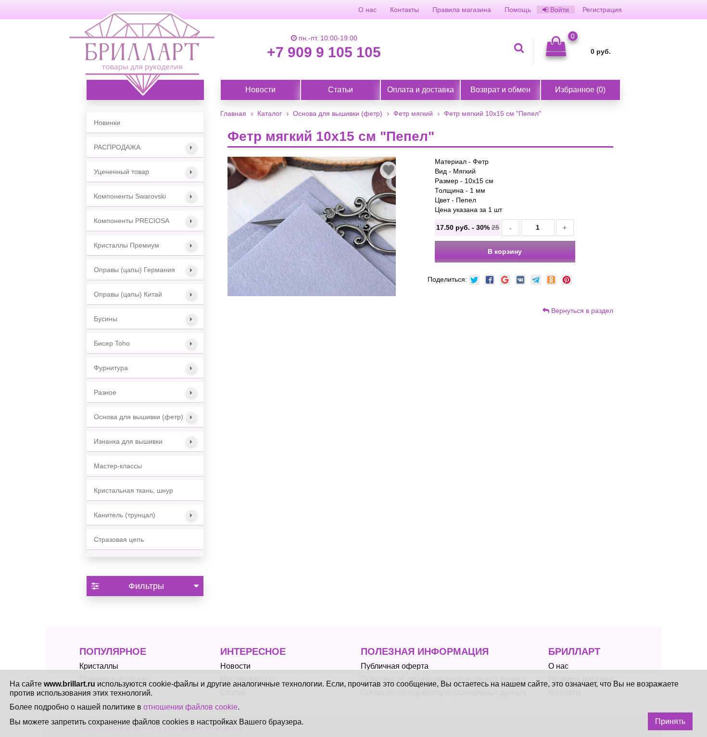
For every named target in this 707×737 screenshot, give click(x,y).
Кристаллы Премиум (126, 245)
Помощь (518, 9)
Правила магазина (461, 9)
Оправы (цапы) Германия (134, 270)
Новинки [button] (107, 122)
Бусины (105, 319)
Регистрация (602, 9)
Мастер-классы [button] (118, 466)
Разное (105, 392)
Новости (260, 90)
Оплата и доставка (420, 90)
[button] (145, 147)
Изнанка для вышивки (128, 441)
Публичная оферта (395, 666)
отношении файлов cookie (190, 707)
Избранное (580, 90)
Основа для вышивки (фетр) (138, 417)
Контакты (404, 9)
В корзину (505, 251)
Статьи (340, 90)
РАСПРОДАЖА (117, 147)
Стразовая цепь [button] (119, 539)
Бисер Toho (112, 343)
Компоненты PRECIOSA (131, 221)
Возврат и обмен (500, 90)
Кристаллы (98, 666)
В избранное (388, 170)
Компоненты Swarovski (130, 196)
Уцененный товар (121, 171)
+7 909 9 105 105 (324, 52)
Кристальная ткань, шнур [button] (133, 490)
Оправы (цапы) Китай (128, 294)
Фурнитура (111, 368)
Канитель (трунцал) (124, 515)
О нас (367, 9)
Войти (558, 9)
